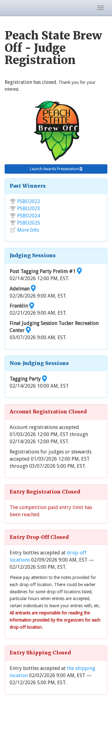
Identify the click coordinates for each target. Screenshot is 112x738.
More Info (28, 230)
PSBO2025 (28, 223)
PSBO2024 (28, 216)
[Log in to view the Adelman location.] (33, 289)
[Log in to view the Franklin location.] (31, 306)
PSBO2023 (28, 209)
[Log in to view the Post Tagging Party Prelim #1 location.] (79, 271)
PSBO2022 (28, 201)
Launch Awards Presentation (55, 169)
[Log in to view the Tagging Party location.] (44, 379)
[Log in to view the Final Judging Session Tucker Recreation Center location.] (28, 330)
